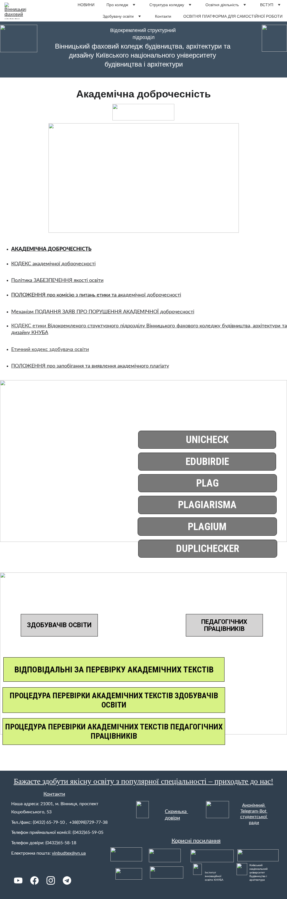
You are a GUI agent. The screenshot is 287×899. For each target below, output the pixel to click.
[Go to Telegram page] (67, 880)
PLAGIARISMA (207, 505)
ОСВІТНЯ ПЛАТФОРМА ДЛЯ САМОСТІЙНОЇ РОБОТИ (233, 16)
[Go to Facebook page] (34, 880)
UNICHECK (207, 440)
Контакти (163, 16)
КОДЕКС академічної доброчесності (53, 263)
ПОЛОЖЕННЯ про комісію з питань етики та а (66, 295)
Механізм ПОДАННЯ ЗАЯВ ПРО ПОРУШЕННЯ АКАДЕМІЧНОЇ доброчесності (102, 311)
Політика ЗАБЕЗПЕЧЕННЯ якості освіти (57, 280)
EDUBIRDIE (207, 461)
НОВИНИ (86, 5)
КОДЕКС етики (29, 325)
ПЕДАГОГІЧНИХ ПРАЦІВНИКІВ (224, 625)
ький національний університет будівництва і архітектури (259, 872)
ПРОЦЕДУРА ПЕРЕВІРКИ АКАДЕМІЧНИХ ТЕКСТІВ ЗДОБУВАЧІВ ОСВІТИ (114, 700)
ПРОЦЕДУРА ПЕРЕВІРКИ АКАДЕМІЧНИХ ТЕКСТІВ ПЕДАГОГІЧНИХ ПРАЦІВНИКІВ (114, 731)
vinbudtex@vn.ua (69, 853)
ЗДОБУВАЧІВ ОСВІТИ (59, 625)
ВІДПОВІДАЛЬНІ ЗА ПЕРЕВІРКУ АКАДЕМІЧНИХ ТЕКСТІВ (114, 669)
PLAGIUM (207, 527)
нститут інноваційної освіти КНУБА (214, 876)
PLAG (207, 483)
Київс (252, 865)
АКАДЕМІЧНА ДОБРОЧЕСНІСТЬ (51, 249)
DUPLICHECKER (207, 549)
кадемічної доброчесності (151, 295)
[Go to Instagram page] (51, 880)
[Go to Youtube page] (18, 880)
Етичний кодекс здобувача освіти (50, 349)
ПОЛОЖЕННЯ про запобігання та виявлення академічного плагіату (90, 366)
